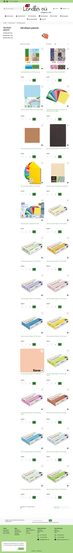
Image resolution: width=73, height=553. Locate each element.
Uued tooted (6, 531)
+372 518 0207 (60, 535)
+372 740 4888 (60, 537)
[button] (55, 8)
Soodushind (6, 530)
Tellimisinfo (11, 1)
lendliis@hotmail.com (44, 539)
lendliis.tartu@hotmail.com (63, 539)
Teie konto (28, 528)
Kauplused (17, 534)
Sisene (27, 531)
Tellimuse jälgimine (30, 530)
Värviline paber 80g (7, 33)
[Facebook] (4, 1)
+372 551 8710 (43, 535)
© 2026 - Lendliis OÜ (37, 551)
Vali (61, 44)
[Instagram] (7, 1)
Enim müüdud (6, 533)
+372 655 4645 (43, 537)
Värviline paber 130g (8, 37)
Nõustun (21, 548)
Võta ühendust (18, 531)
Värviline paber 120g (8, 35)
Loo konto (28, 533)
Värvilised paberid (7, 29)
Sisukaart (17, 533)
